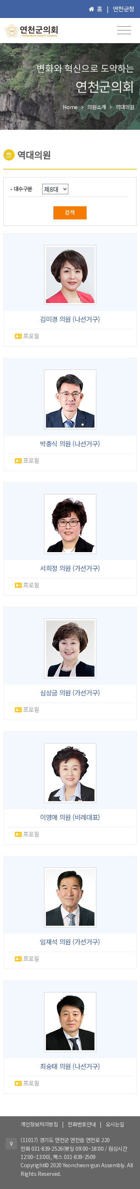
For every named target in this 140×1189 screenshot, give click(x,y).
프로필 (30, 335)
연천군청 (123, 8)
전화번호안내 (82, 1124)
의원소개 (96, 107)
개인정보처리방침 (39, 1124)
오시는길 (115, 1124)
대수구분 (23, 188)
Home (70, 107)
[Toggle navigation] (124, 30)
